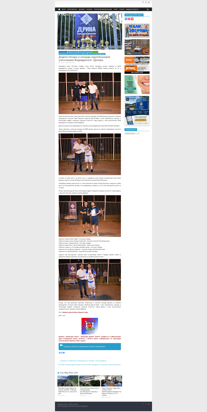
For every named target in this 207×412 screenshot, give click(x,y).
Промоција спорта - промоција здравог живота (70, 54)
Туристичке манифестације (103, 9)
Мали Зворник (72, 9)
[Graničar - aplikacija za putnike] (137, 110)
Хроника (89, 9)
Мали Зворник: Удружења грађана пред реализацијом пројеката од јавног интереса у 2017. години (111, 391)
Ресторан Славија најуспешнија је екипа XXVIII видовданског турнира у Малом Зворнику (89, 366)
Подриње (95, 52)
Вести (64, 9)
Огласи (122, 9)
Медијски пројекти (132, 9)
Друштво (82, 9)
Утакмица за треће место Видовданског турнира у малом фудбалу (84, 346)
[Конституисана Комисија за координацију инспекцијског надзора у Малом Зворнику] (89, 376)
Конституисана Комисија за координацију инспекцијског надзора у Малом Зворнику (89, 390)
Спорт (116, 9)
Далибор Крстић (71, 62)
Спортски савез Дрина (94, 54)
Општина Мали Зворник (85, 52)
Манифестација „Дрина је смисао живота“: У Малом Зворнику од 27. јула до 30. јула (67, 390)
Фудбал (103, 54)
